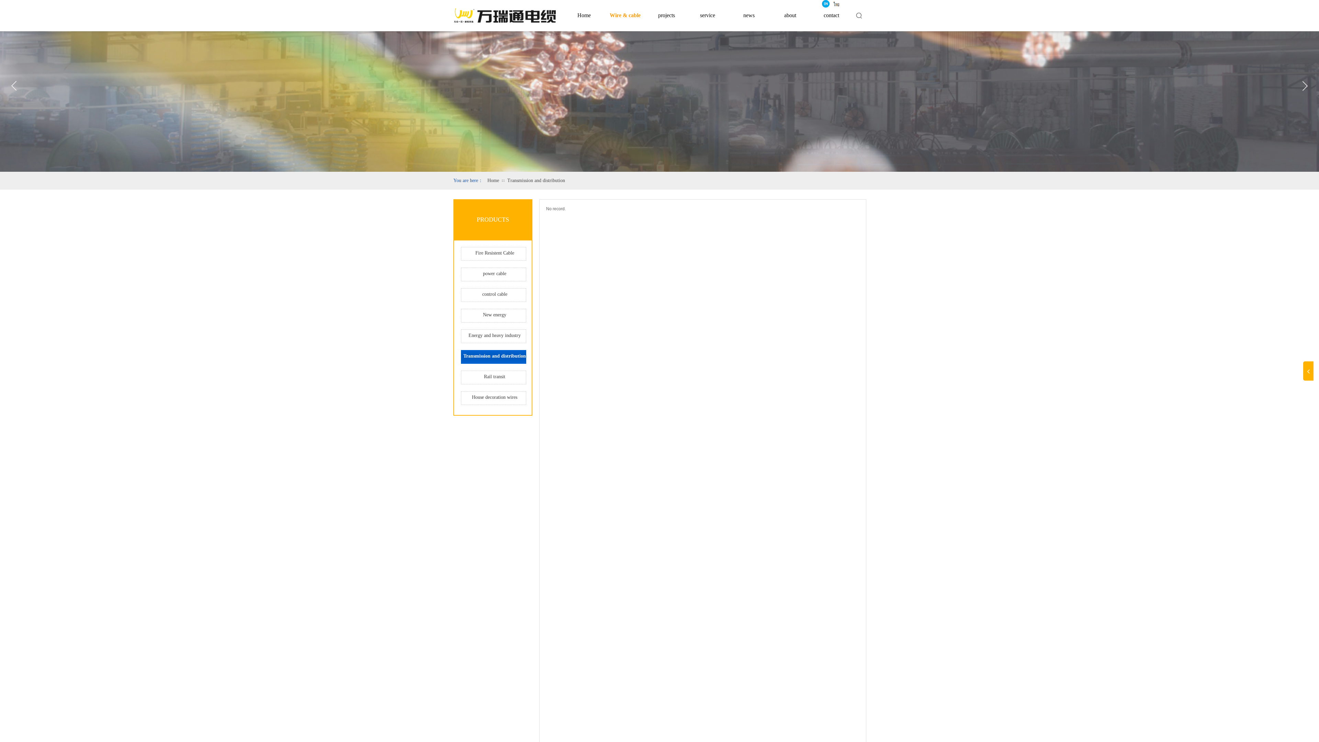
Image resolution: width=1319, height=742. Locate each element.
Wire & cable (625, 15)
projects (666, 15)
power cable (494, 273)
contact (831, 15)
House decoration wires (494, 397)
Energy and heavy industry (495, 335)
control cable (494, 294)
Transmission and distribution (536, 180)
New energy (494, 314)
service (707, 15)
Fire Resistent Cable (494, 253)
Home (584, 15)
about (790, 15)
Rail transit (494, 376)
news (749, 15)
